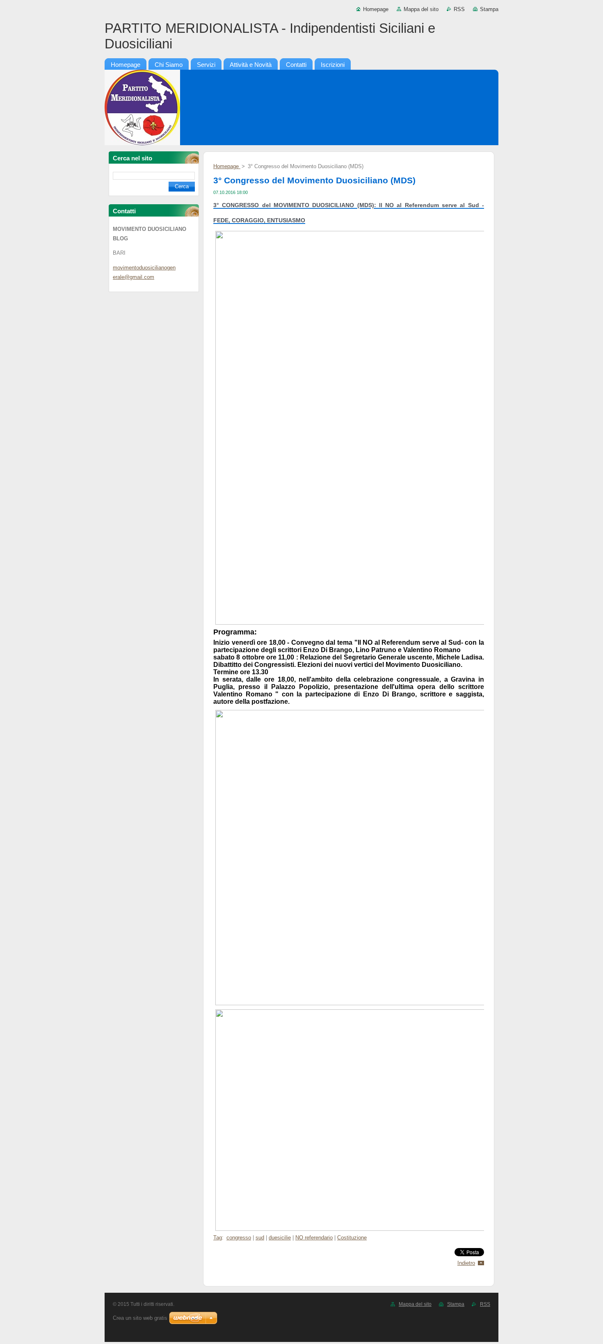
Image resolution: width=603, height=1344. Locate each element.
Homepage (375, 9)
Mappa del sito (421, 9)
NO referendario (314, 1237)
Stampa (489, 9)
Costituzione (352, 1237)
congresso (238, 1237)
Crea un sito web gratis (140, 1318)
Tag (217, 1237)
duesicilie (280, 1237)
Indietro (466, 1263)
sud (260, 1237)
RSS (459, 9)
